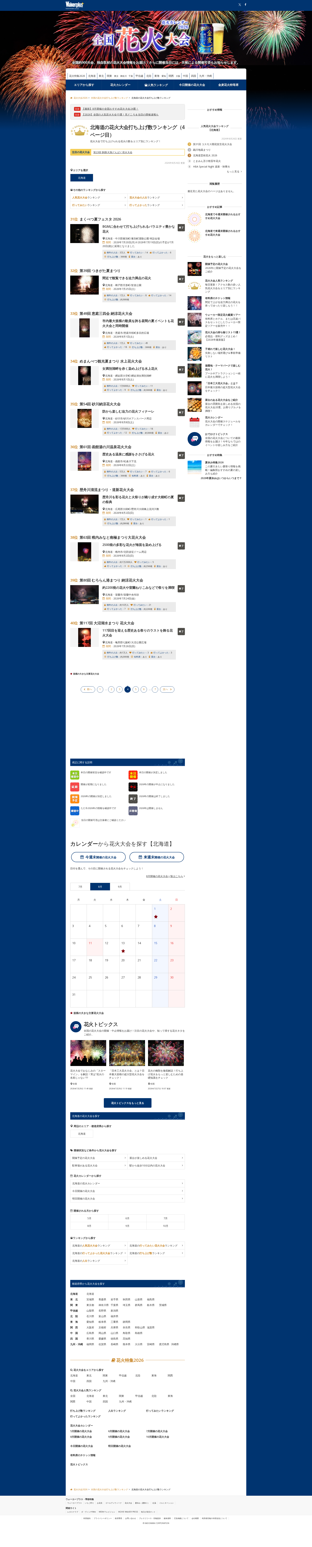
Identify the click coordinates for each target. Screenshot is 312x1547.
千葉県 (114, 1305)
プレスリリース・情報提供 (150, 1518)
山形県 (138, 1299)
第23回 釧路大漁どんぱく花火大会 (112, 152)
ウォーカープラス (74, 1503)
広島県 (90, 1333)
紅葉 (154, 1503)
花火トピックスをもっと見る (127, 1103)
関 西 (74, 1327)
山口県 (114, 1333)
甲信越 (139, 76)
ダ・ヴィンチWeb (88, 1511)
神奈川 (123, 76)
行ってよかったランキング (85, 1416)
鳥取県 (126, 1333)
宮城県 (90, 1299)
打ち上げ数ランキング (83, 1410)
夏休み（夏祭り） (142, 1503)
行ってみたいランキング (160, 1410)
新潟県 (114, 1310)
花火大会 (128, 1503)
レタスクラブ (72, 1511)
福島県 (151, 1299)
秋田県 (126, 1299)
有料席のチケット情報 (83, 1455)
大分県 (138, 1344)
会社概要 (195, 1518)
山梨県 (90, 1310)
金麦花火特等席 (228, 85)
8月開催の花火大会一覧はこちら (164, 876)
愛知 (164, 76)
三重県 (114, 1321)
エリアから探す (84, 85)
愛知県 (90, 1321)
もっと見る (233, 171)
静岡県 (126, 1321)
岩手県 (114, 1299)
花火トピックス (79, 1464)
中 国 (74, 1333)
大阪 (178, 76)
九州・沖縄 (205, 76)
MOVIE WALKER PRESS (128, 1511)
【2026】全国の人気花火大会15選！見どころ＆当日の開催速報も (120, 114)
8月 (89, 1226)
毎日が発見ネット (148, 1511)
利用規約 (87, 1518)
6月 (127, 1218)
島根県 (138, 1333)
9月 (127, 1226)
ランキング (86, 197)
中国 (185, 76)
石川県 (90, 1316)
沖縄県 (175, 1344)
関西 (171, 76)
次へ (165, 689)
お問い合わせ (130, 1518)
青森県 (102, 1299)
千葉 (131, 76)
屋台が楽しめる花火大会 (143, 1158)
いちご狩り (89, 1503)
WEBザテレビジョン (107, 1511)
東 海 (74, 1321)
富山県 (102, 1316)
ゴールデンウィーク (113, 1503)
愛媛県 (102, 1338)
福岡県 (90, 1344)
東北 (101, 76)
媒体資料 (167, 1518)
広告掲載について (181, 1518)
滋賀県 (151, 1327)
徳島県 (114, 1338)
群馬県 (138, 1305)
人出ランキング (117, 1410)
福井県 (114, 1316)
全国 (72, 1396)
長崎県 (114, 1344)
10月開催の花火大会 (157, 1436)
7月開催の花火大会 (157, 1431)
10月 (165, 1226)
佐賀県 (102, 1344)
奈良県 (126, 1327)
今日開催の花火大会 (192, 85)
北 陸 (74, 1316)
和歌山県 (140, 1327)
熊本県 (126, 1344)
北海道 (92, 76)
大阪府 (90, 1327)
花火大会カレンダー (81, 1425)
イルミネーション (166, 1503)
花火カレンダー (120, 85)
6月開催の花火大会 (119, 1431)
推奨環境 (118, 1518)
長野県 (102, 1310)
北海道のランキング (91, 1245)
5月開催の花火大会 (81, 1431)
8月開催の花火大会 (81, 1436)
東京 (116, 76)
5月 (89, 1218)
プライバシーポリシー (103, 1518)
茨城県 (163, 1305)
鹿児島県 (164, 1344)
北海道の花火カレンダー (86, 1183)
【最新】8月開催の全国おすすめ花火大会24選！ (110, 108)
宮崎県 (151, 1344)
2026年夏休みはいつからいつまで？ (221, 478)
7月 (166, 1218)
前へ (89, 689)
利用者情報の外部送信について (214, 1518)
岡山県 (102, 1333)
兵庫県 (114, 1327)
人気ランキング (158, 85)
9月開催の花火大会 (119, 1436)
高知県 (126, 1338)
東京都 (90, 1305)
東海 (156, 76)
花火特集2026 (77, 76)
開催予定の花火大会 (83, 1158)
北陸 (148, 76)
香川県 (90, 1338)
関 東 (74, 1305)
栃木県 (151, 1305)
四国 (193, 76)
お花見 (99, 1503)
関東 (109, 76)
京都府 (102, 1327)
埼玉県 (126, 1305)
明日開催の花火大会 (83, 1198)
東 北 (74, 1299)
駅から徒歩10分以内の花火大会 (147, 1165)
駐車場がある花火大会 (85, 1165)
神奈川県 (104, 1305)
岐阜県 (102, 1321)
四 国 (74, 1338)
